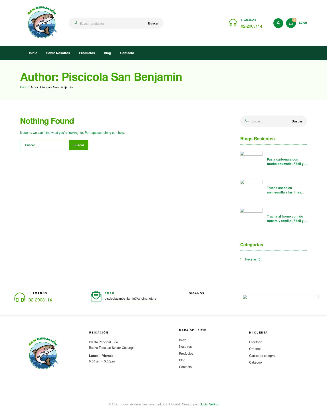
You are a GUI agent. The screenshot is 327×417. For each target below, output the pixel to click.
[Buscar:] (44, 145)
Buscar (153, 23)
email (110, 293)
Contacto (127, 53)
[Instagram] (204, 300)
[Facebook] (192, 300)
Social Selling (209, 404)
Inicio (33, 53)
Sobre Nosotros (58, 53)
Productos (87, 53)
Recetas (251, 259)
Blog (107, 53)
